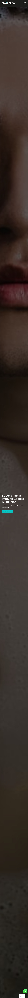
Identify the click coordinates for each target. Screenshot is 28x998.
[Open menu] (25, 2)
